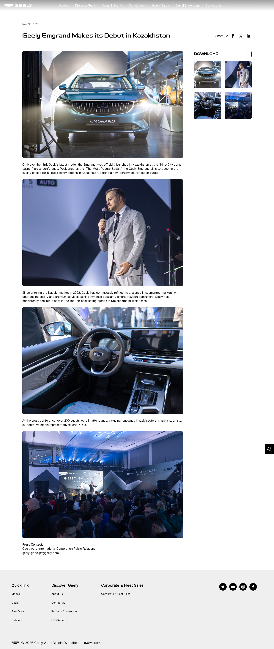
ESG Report (58, 620)
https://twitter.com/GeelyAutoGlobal (223, 585)
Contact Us (213, 5)
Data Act (17, 620)
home (8, 5)
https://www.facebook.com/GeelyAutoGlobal (253, 585)
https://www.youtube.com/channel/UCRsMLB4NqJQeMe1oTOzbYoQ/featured (233, 585)
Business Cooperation (64, 611)
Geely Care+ (160, 5)
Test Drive (18, 611)
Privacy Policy (91, 643)
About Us (57, 594)
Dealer (15, 602)
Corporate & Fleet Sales (115, 594)
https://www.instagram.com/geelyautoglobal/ (243, 585)
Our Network (137, 5)
